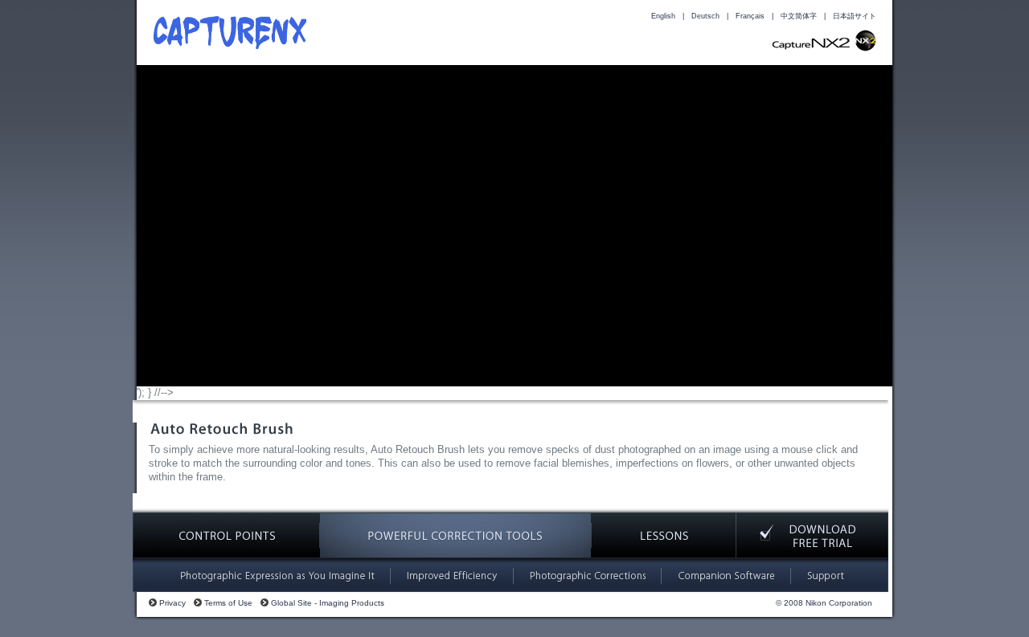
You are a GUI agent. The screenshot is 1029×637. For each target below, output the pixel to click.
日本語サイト (854, 16)
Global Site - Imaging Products (327, 602)
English (663, 16)
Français (750, 16)
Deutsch (705, 16)
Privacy (172, 602)
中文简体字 (799, 16)
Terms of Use (228, 602)
